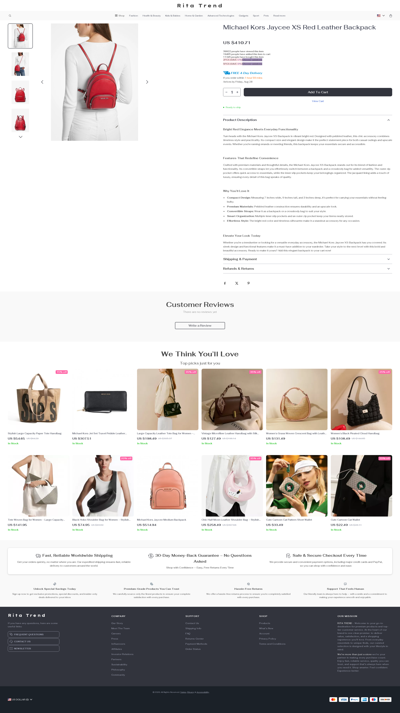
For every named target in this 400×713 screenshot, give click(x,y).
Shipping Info (193, 628)
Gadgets (243, 15)
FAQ (187, 633)
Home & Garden (194, 15)
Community (118, 674)
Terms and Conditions (272, 643)
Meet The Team (120, 628)
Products (264, 623)
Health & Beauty (152, 15)
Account (264, 633)
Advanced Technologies (221, 15)
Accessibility (203, 692)
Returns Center (194, 638)
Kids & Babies (172, 15)
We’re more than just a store (355, 654)
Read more (279, 15)
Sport (256, 15)
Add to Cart (318, 92)
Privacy (190, 692)
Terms (183, 692)
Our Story (117, 623)
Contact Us (192, 623)
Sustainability (119, 664)
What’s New (266, 628)
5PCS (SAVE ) (232, 63)
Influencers (118, 643)
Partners (116, 659)
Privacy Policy (267, 638)
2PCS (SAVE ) (232, 59)
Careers (116, 633)
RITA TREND (345, 623)
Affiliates (116, 649)
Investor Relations (122, 654)
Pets (266, 15)
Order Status (193, 649)
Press (114, 638)
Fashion (133, 15)
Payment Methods (196, 643)
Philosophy (118, 669)
